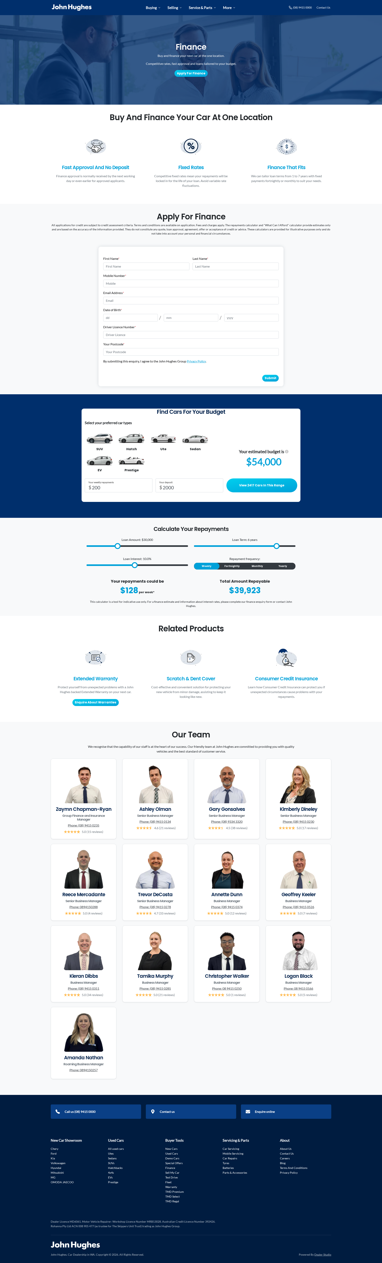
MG (53, 1177)
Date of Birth (112, 310)
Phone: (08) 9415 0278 (155, 907)
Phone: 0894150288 (83, 907)
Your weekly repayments (101, 482)
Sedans (112, 1158)
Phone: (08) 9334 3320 (227, 821)
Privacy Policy (196, 361)
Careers (285, 1158)
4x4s (111, 1172)
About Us (285, 1148)
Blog (283, 1163)
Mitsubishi (57, 1172)
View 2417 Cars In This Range (261, 485)
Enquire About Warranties (95, 702)
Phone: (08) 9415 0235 (83, 825)
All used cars (116, 1148)
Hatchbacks (115, 1168)
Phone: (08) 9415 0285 (155, 988)
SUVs (111, 1163)
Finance (170, 1168)
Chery (54, 1148)
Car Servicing (231, 1148)
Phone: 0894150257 (83, 1070)
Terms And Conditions (293, 1168)
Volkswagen (58, 1163)
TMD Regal (172, 1201)
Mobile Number (114, 276)
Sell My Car (172, 1172)
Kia (53, 1158)
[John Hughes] (72, 7)
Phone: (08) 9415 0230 (298, 821)
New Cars (171, 1148)
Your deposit (165, 482)
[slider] (118, 546)
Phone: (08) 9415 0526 (298, 907)
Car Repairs (230, 1158)
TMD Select (172, 1196)
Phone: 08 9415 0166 (298, 988)
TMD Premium (174, 1191)
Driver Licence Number (119, 327)
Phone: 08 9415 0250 (227, 988)
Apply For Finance (191, 73)
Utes (111, 1153)
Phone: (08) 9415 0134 (155, 821)
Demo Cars (172, 1158)
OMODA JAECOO (62, 1182)
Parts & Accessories (235, 1172)
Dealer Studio (322, 1254)
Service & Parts (200, 7)
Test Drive (171, 1177)
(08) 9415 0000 (302, 7)
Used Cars (171, 1153)
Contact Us (323, 7)
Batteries (228, 1168)
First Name (111, 258)
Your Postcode (113, 344)
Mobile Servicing (233, 1153)
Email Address (113, 293)
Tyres (226, 1163)
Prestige (113, 1182)
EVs (110, 1177)
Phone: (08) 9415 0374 (227, 907)
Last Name (200, 258)
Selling (173, 7)
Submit (270, 378)
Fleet (168, 1182)
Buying (151, 7)
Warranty (171, 1187)
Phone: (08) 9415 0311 (83, 988)
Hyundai (56, 1168)
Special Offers (174, 1163)
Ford (54, 1153)
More (227, 7)
